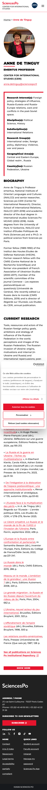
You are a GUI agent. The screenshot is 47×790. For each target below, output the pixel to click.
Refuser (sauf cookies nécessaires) (23, 423)
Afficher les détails (31, 399)
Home (7, 19)
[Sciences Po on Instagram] (19, 733)
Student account (31, 744)
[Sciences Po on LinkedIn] (4, 733)
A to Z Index (8, 749)
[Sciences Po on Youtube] (29, 733)
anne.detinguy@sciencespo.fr (20, 84)
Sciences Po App (31, 769)
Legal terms (8, 759)
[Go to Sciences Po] (15, 687)
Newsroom (7, 754)
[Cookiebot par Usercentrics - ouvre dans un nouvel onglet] (33, 364)
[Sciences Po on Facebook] (14, 733)
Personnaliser (22, 415)
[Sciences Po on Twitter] (9, 733)
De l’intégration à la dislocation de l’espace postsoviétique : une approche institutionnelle (22, 486)
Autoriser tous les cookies (23, 407)
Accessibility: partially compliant (8, 769)
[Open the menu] (43, 6)
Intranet (27, 754)
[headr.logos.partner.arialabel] (35, 5)
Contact (6, 744)
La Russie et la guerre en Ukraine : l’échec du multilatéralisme (19, 456)
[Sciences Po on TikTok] (24, 733)
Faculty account (31, 749)
